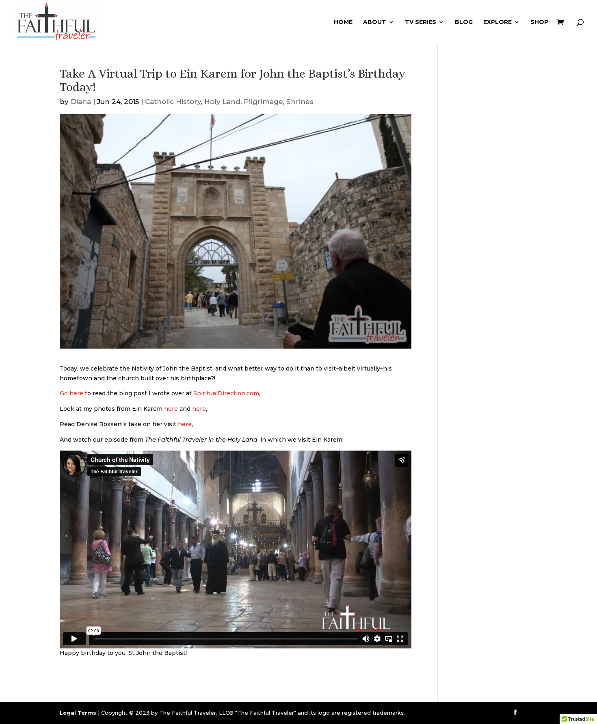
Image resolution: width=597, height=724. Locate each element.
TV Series (420, 22)
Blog (464, 22)
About (374, 22)
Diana (81, 102)
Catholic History (173, 102)
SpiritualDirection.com (225, 393)
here (171, 408)
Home (343, 22)
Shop (539, 22)
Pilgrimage (263, 102)
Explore (497, 22)
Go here (71, 393)
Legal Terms (78, 712)
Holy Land (222, 102)
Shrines (300, 102)
